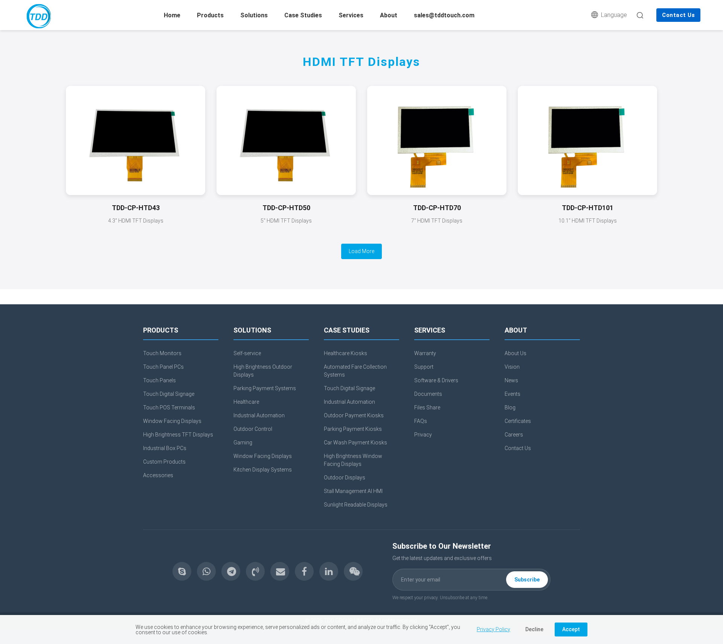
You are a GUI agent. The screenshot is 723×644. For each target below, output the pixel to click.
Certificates (518, 421)
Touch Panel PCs (163, 367)
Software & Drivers (436, 380)
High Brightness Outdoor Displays (262, 371)
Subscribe (527, 580)
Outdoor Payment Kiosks (354, 415)
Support (423, 367)
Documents (428, 394)
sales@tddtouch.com (444, 15)
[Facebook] (304, 571)
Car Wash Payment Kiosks (355, 443)
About (388, 15)
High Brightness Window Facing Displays (353, 460)
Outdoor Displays (344, 478)
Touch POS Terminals (169, 407)
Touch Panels (159, 380)
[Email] (279, 571)
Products (210, 15)
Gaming (242, 443)
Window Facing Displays (172, 421)
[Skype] (181, 571)
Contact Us (678, 15)
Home (172, 15)
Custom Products (164, 462)
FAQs (420, 421)
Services (351, 15)
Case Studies (303, 15)
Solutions (254, 15)
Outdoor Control (252, 429)
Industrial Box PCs (164, 448)
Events (512, 394)
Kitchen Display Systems (262, 470)
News (511, 380)
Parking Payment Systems (264, 388)
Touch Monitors (162, 353)
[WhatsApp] (206, 571)
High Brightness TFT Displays (178, 435)
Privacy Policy (493, 629)
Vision (512, 367)
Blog (510, 407)
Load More (361, 251)
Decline (534, 629)
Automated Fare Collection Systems (355, 371)
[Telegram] (230, 571)
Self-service (247, 353)
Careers (514, 435)
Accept (571, 629)
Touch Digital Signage (168, 394)
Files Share (427, 407)
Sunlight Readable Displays (355, 505)
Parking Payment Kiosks (353, 429)
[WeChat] (353, 571)
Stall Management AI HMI (353, 491)
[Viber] (255, 571)
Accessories (158, 475)
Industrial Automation (259, 415)
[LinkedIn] (328, 571)
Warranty (425, 353)
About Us (515, 353)
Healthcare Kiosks (345, 353)
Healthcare (246, 402)
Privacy (423, 435)
